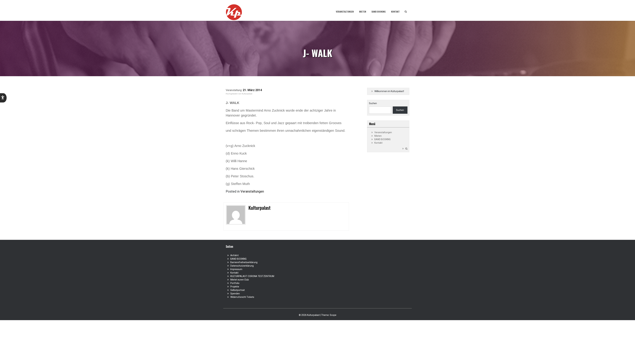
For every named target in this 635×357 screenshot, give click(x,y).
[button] (3, 97)
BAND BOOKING (379, 11)
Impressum (236, 269)
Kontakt (395, 11)
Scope (333, 315)
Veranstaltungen (345, 11)
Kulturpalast (247, 94)
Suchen (373, 103)
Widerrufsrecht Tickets (242, 297)
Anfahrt (234, 255)
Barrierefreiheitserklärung (243, 262)
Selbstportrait (237, 290)
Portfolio (234, 283)
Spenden (235, 293)
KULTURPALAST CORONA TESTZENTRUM (252, 276)
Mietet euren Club (239, 279)
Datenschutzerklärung (242, 265)
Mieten (362, 11)
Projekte (234, 286)
